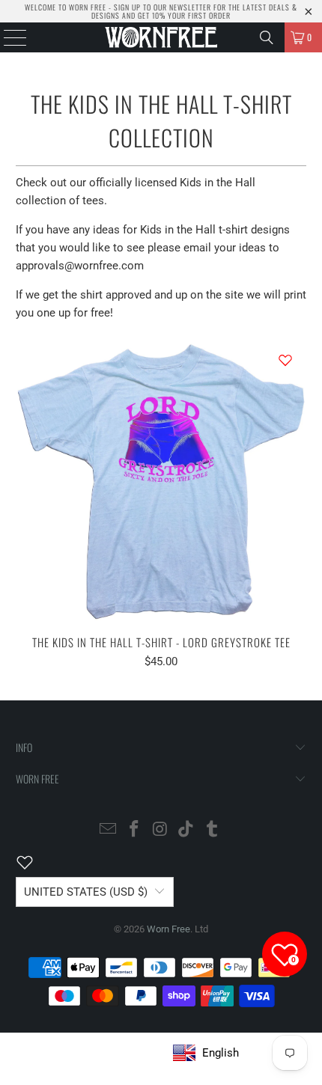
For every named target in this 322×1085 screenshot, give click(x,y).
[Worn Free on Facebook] (134, 830)
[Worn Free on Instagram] (160, 830)
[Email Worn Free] (108, 830)
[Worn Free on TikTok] (186, 830)
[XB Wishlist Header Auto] (34, 862)
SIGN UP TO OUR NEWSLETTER (162, 7)
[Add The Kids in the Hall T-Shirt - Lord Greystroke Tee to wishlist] (285, 359)
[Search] (266, 37)
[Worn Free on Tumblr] (212, 830)
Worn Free (168, 929)
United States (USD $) (86, 892)
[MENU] (7, 37)
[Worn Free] (161, 37)
